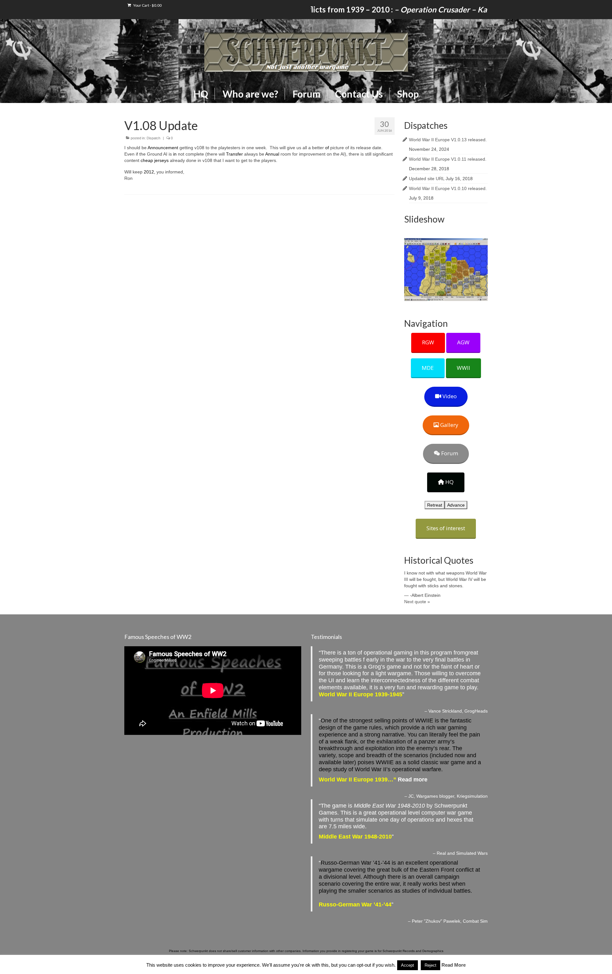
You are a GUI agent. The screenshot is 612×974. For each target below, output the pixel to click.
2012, (149, 171)
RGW (428, 342)
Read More (453, 965)
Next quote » (417, 601)
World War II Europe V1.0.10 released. (448, 188)
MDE (428, 367)
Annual (272, 154)
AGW (463, 342)
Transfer (234, 154)
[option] (446, 269)
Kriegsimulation (472, 796)
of (327, 147)
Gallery (448, 424)
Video (449, 396)
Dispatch (153, 138)
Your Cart (147, 5)
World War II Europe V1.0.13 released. (448, 139)
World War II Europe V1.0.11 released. (447, 159)
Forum (449, 453)
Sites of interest (445, 528)
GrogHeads (476, 711)
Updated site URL (426, 178)
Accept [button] (407, 965)
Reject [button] (430, 965)
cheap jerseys (155, 160)
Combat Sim (475, 921)
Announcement (163, 147)
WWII (463, 367)
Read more (412, 779)
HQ (449, 482)
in (175, 154)
